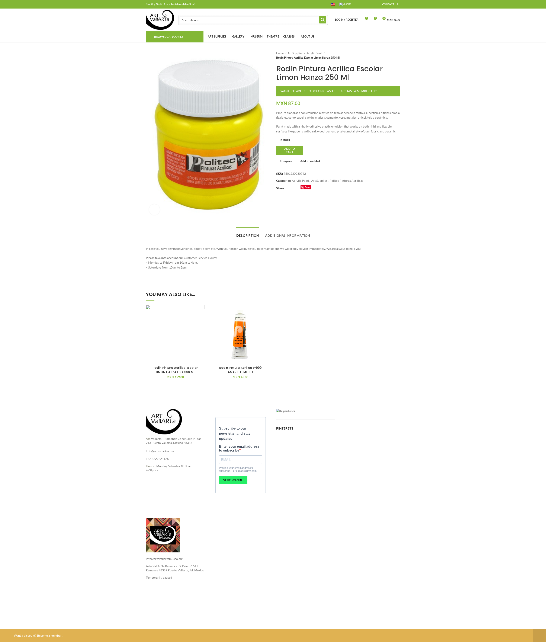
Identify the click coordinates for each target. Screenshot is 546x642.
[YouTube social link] (370, 4)
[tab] (247, 233)
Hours (150, 466)
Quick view (201, 331)
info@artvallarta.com (160, 451)
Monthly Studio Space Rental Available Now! (170, 4)
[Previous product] (389, 55)
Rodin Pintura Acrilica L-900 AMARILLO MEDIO (240, 370)
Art (148, 438)
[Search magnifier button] (322, 19)
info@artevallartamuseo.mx (164, 559)
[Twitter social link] (293, 188)
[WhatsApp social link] (313, 188)
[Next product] (398, 55)
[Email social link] (298, 188)
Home (280, 53)
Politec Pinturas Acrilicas (346, 180)
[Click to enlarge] (154, 209)
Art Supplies (295, 53)
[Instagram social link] (365, 4)
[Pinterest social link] (375, 4)
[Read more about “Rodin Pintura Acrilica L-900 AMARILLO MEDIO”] (266, 321)
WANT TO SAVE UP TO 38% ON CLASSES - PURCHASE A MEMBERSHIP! (328, 91)
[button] (201, 321)
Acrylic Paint (314, 53)
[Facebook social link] (360, 4)
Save (307, 187)
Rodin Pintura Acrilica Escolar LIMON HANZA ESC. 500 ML (175, 370)
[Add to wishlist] (201, 312)
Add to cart (289, 150)
